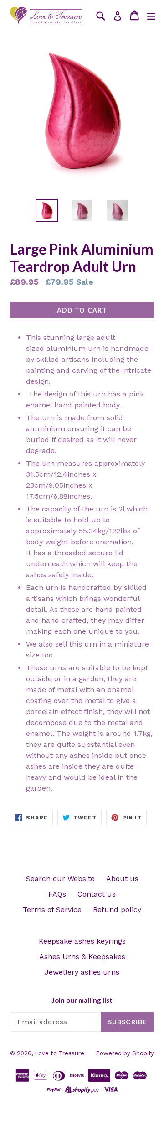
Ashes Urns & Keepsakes (82, 956)
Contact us (96, 894)
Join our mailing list (82, 1000)
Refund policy (117, 909)
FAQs (57, 894)
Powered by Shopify (125, 1053)
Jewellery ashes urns (82, 972)
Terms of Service (52, 909)
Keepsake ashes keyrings (82, 941)
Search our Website (60, 878)
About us (122, 878)
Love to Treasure (59, 1053)
